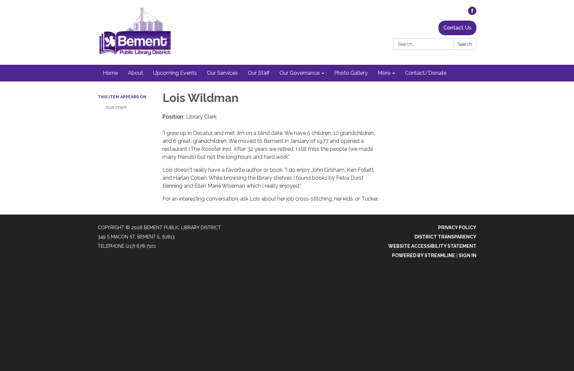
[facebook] (472, 13)
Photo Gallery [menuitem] (351, 73)
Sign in (467, 255)
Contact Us (457, 28)
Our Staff (116, 107)
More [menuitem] (384, 73)
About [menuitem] (135, 73)
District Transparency (445, 236)
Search (464, 44)
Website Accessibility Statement (432, 246)
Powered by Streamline (423, 255)
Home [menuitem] (110, 73)
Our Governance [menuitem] (299, 73)
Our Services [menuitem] (222, 73)
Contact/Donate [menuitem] (425, 73)
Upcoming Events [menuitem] (175, 73)
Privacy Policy (457, 227)
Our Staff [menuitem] (258, 73)
